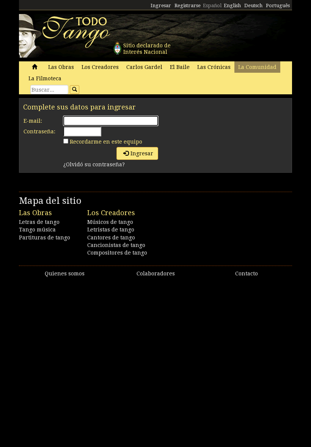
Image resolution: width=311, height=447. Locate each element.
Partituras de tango (44, 237)
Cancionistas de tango (116, 245)
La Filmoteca (44, 78)
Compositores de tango (117, 253)
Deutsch (253, 5)
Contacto (246, 273)
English (232, 5)
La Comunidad (257, 67)
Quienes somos (65, 273)
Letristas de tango (110, 230)
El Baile (180, 67)
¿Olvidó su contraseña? (94, 164)
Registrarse (187, 5)
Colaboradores (156, 273)
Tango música (37, 230)
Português (278, 5)
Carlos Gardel (144, 67)
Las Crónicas (214, 67)
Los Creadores (100, 67)
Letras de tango (39, 222)
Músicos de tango (110, 222)
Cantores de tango (111, 237)
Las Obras (61, 67)
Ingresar (161, 5)
